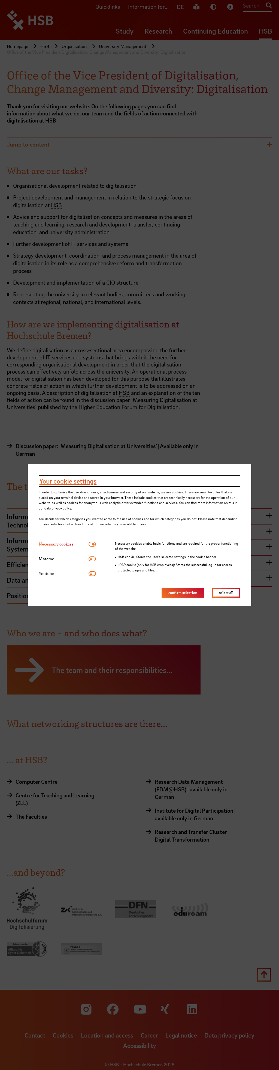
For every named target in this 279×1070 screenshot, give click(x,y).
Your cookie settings (67, 481)
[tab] (64, 544)
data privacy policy (57, 508)
